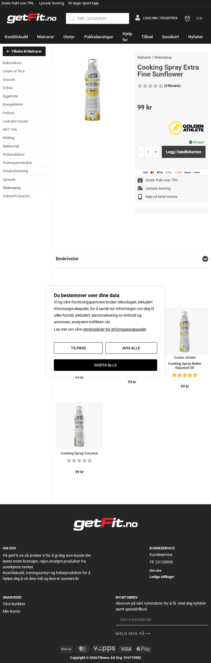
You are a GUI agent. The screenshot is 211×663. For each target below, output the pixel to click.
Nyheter (195, 36)
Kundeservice (160, 554)
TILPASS (78, 348)
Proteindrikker (13, 154)
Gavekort (170, 36)
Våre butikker (14, 604)
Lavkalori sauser (15, 121)
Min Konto (11, 611)
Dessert (9, 80)
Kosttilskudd (16, 36)
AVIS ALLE (131, 348)
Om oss (155, 570)
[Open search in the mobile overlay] (97, 18)
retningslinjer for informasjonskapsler (114, 329)
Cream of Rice (14, 71)
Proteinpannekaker (17, 163)
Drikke (8, 88)
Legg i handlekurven (183, 152)
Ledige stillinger (161, 577)
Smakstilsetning (15, 171)
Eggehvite (10, 96)
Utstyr (69, 36)
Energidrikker (13, 104)
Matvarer (45, 36)
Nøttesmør (11, 146)
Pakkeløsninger (98, 36)
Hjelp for (127, 37)
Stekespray (12, 188)
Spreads (9, 179)
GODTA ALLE (105, 365)
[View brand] (186, 128)
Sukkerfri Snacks (16, 196)
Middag (8, 138)
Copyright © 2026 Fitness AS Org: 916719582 (105, 658)
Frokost (9, 113)
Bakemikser (12, 63)
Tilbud (147, 36)
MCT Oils (10, 129)
